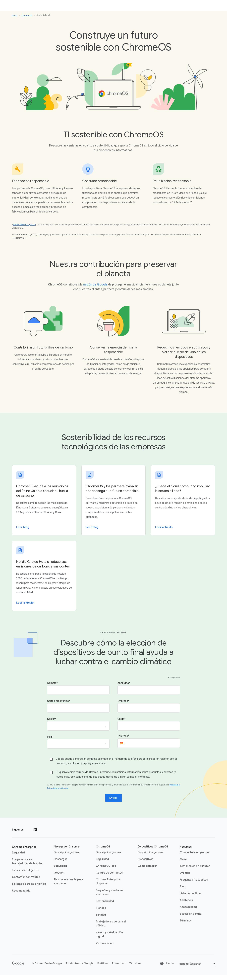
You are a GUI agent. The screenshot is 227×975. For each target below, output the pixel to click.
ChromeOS (27, 15)
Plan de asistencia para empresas (68, 881)
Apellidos (123, 683)
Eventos (185, 873)
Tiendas (101, 908)
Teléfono (122, 736)
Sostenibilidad (105, 901)
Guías (183, 859)
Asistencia (186, 900)
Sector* (51, 718)
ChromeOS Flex (106, 866)
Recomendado (21, 890)
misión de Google (95, 284)
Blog (182, 886)
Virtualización (104, 943)
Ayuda (169, 963)
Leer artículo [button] (164, 527)
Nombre (52, 683)
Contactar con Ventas (26, 877)
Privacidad (118, 963)
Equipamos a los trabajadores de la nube (27, 861)
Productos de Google (79, 963)
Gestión (59, 872)
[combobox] (78, 726)
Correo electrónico (58, 700)
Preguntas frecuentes (194, 879)
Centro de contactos (109, 872)
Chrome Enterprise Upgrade (108, 881)
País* (50, 736)
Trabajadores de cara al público (111, 923)
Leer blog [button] (22, 527)
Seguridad (18, 852)
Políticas (102, 963)
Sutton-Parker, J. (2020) (24, 224)
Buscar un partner (191, 913)
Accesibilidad (188, 907)
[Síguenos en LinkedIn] (35, 829)
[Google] (18, 964)
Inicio (14, 15)
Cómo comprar (147, 866)
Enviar (113, 798)
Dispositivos (145, 859)
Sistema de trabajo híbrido (29, 884)
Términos (186, 920)
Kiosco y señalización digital (109, 934)
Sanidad (101, 914)
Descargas (60, 859)
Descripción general (66, 852)
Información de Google (47, 963)
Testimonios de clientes (195, 866)
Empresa (122, 700)
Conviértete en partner (195, 852)
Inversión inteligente (25, 870)
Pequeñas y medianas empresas (109, 892)
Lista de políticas (190, 893)
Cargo (120, 718)
